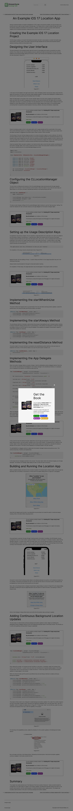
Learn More (45, 418)
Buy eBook (44, 415)
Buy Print (37, 418)
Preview (37, 415)
